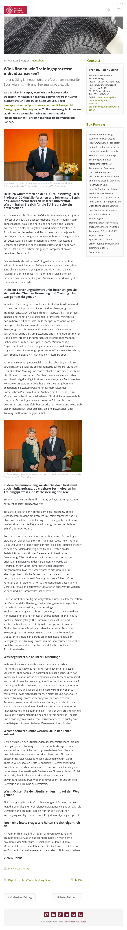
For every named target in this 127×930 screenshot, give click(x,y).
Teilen (78, 880)
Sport (48, 880)
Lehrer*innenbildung (32, 880)
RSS (80, 914)
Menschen (38, 60)
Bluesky (66, 914)
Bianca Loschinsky (18, 868)
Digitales (13, 880)
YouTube (73, 914)
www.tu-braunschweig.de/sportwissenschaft (104, 106)
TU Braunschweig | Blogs (74, 921)
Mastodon (60, 914)
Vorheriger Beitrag (21, 897)
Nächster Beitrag (65, 897)
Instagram (46, 914)
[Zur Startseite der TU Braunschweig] (15, 9)
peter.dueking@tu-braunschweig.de (102, 99)
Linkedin (53, 914)
